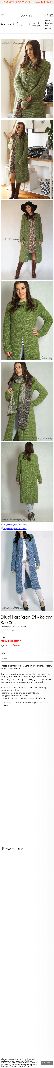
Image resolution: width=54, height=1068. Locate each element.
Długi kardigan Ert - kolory (49, 24)
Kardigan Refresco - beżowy (40, 915)
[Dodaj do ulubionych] (2, 645)
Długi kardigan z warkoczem (14, 970)
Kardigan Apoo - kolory (14, 914)
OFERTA (7, 24)
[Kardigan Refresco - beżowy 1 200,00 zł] (40, 882)
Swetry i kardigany (36, 24)
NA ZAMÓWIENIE (22, 24)
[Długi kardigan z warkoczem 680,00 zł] (14, 936)
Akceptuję (47, 1062)
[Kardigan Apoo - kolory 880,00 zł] (14, 882)
